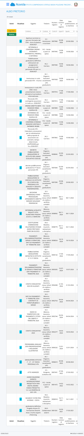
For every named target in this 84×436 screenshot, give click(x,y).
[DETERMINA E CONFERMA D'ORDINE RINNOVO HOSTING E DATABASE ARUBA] (20, 123)
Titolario (46, 24)
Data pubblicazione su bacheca (70, 23)
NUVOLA (74, 433)
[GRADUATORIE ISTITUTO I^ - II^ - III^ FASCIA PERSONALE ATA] (20, 362)
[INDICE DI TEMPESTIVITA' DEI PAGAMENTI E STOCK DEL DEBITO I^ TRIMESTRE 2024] (20, 316)
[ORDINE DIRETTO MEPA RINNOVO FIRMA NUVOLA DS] (20, 108)
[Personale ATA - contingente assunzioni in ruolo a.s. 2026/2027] (20, 101)
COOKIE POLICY (4, 433)
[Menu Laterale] (7, 5)
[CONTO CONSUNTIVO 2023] (20, 331)
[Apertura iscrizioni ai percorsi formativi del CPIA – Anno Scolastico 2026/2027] (20, 41)
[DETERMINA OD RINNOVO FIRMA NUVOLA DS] (20, 115)
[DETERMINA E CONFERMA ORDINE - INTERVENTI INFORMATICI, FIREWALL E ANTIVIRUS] (20, 51)
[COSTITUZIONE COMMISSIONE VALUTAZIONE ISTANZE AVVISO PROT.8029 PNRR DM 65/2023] (20, 227)
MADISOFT (80, 433)
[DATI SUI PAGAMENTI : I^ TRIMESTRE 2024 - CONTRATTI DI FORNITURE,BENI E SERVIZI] (20, 300)
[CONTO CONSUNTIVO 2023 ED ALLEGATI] (20, 285)
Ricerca (11, 34)
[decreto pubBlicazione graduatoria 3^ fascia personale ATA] (20, 167)
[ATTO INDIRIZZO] (20, 372)
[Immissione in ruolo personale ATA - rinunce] (20, 79)
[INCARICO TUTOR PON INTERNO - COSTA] (20, 399)
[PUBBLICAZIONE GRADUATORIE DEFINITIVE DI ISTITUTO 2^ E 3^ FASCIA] (20, 254)
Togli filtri (11, 31)
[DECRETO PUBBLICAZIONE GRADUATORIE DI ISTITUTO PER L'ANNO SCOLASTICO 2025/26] (20, 154)
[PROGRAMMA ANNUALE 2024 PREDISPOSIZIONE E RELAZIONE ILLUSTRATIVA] (20, 347)
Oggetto (33, 24)
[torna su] (80, 430)
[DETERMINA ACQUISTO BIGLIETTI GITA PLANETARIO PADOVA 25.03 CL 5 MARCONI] (20, 213)
